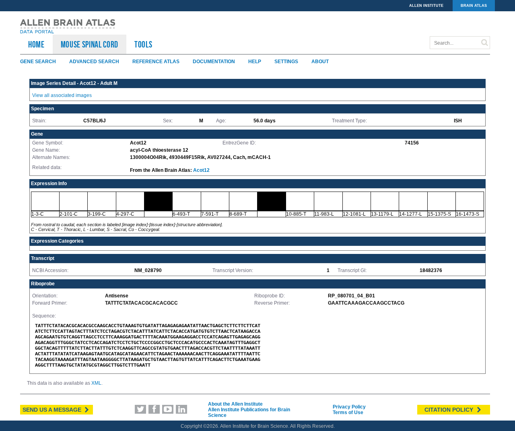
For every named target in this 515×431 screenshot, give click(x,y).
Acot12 (201, 170)
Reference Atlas (155, 61)
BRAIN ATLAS (474, 6)
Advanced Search (94, 61)
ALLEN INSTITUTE (426, 6)
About (320, 61)
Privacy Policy (349, 407)
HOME (36, 44)
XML (96, 383)
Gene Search (38, 61)
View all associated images (62, 95)
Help (254, 61)
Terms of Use (348, 412)
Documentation (214, 61)
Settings (286, 61)
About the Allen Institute (235, 404)
